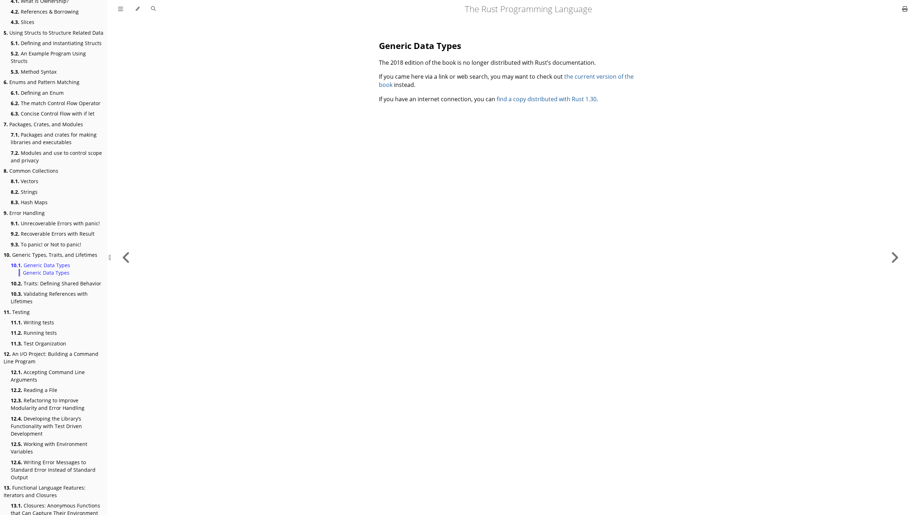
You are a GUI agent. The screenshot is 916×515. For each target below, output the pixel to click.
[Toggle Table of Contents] (120, 9)
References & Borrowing (45, 11)
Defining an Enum (37, 92)
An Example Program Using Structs (48, 57)
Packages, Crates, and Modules (43, 124)
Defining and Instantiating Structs (56, 43)
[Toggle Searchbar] (153, 9)
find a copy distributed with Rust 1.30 (546, 99)
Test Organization (38, 343)
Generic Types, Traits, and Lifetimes (50, 254)
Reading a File (34, 390)
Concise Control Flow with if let (52, 113)
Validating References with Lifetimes (49, 297)
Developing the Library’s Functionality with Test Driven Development (46, 426)
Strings (24, 191)
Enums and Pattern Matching (41, 82)
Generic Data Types (40, 265)
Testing (17, 312)
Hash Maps (29, 202)
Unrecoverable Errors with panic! (55, 223)
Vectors (24, 181)
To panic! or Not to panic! (46, 244)
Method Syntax (34, 71)
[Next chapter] (894, 257)
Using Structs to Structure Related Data (53, 32)
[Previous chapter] (126, 257)
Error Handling (24, 213)
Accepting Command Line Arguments (48, 376)
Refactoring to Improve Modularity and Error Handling (47, 404)
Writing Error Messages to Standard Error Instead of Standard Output (53, 470)
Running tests (34, 332)
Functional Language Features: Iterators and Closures (45, 491)
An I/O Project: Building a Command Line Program (51, 357)
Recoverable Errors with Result (52, 233)
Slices (22, 22)
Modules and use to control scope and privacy (56, 156)
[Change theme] (137, 9)
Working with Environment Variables (49, 448)
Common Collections (31, 170)
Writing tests (32, 322)
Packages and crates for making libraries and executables (54, 138)
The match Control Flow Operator (56, 103)
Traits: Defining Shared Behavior (56, 283)
